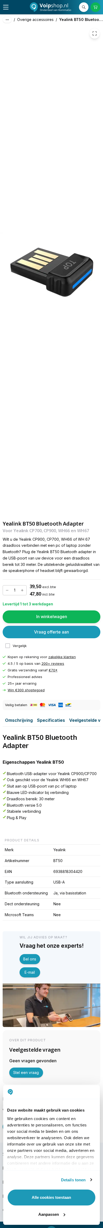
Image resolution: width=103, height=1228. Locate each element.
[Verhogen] (22, 590)
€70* (53, 670)
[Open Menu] (6, 7)
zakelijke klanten (62, 657)
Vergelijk (20, 646)
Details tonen (73, 1180)
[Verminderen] (7, 590)
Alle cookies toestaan (51, 1197)
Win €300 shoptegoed (26, 690)
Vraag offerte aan (51, 632)
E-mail (30, 972)
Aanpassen (48, 1214)
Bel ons (29, 959)
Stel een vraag (26, 1072)
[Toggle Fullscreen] (94, 33)
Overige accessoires (35, 19)
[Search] (83, 7)
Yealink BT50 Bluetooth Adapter (81, 19)
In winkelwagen (51, 616)
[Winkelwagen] (95, 7)
